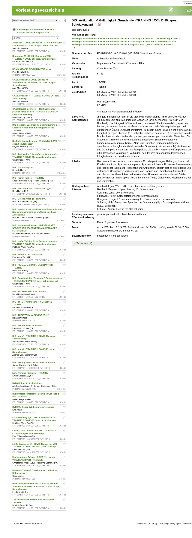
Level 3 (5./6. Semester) (156, 41)
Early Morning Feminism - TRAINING (30, 373)
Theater (50, 29)
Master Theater (26, 32)
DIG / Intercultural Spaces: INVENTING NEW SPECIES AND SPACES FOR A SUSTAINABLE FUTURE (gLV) (34, 228)
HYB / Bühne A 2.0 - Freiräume (27, 383)
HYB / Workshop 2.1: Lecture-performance (33, 407)
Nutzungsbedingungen (170, 523)
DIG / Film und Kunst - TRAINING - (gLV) (32, 188)
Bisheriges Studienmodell (31, 29)
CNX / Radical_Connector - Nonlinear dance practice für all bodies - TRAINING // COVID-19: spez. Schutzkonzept (35, 112)
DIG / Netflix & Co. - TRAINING (27, 254)
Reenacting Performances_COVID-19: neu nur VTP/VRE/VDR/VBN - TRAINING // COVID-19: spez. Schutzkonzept (36, 486)
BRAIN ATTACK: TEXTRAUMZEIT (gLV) (31, 69)
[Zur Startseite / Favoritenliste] (14, 29)
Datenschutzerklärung (147, 523)
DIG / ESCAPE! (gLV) (22, 167)
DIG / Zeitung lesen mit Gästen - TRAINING (33, 362)
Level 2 (176, 38)
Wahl (46, 32)
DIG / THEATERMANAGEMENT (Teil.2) (31, 315)
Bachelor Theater (118, 38)
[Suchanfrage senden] (57, 38)
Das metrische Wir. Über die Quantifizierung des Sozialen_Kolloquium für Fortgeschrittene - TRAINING (36, 128)
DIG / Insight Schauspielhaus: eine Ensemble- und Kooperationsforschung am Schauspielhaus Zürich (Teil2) (37, 212)
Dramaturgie (136, 38)
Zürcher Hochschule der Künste (27, 523)
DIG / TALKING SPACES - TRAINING (30, 291)
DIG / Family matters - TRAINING (28, 178)
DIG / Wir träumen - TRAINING (27, 325)
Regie (39, 32)
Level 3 (173, 41)
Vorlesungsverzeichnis (40, 10)
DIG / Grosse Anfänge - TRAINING (29, 199)
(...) (73, 47)
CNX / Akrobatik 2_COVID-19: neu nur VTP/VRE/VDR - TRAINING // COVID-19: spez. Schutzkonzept (34, 83)
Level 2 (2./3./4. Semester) (157, 38)
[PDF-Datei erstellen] (99, 24)
